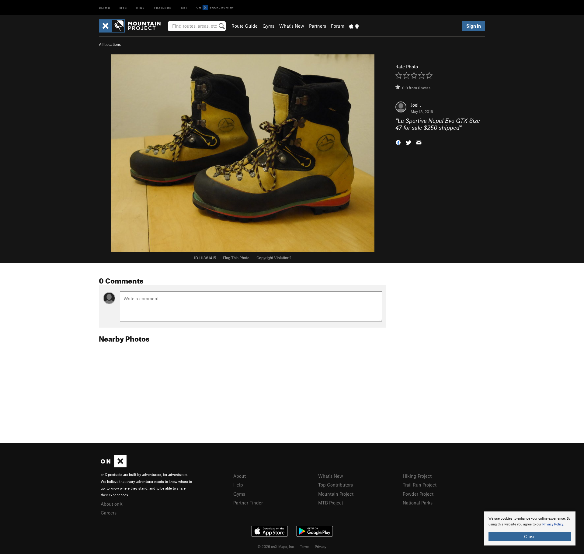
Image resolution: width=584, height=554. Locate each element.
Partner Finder (248, 502)
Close (530, 536)
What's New (291, 26)
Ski (184, 7)
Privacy (320, 546)
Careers (108, 512)
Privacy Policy (552, 524)
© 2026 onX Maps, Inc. (276, 546)
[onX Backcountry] (215, 8)
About (239, 476)
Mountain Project (335, 494)
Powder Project (418, 494)
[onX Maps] (114, 465)
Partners (317, 26)
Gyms (268, 26)
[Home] (133, 26)
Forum (337, 26)
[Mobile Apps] (354, 26)
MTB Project (330, 502)
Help (238, 484)
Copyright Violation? (273, 257)
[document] (529, 528)
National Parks (418, 502)
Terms (305, 546)
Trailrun (163, 7)
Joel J (416, 105)
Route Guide (244, 26)
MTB (123, 7)
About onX (112, 504)
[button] (398, 141)
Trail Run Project (419, 484)
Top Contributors (335, 484)
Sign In (473, 26)
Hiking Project (417, 476)
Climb (104, 7)
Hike (140, 7)
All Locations (110, 44)
